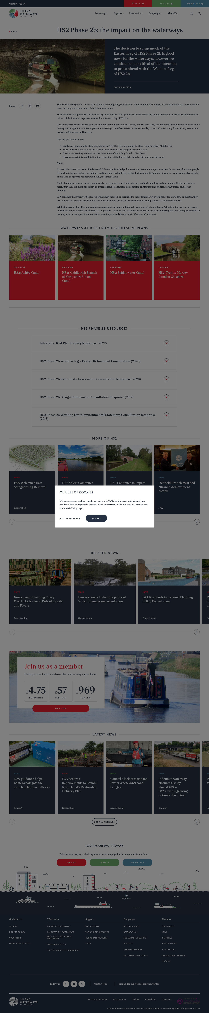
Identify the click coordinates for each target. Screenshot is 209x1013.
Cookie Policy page (73, 508)
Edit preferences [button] (71, 518)
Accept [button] (96, 518)
